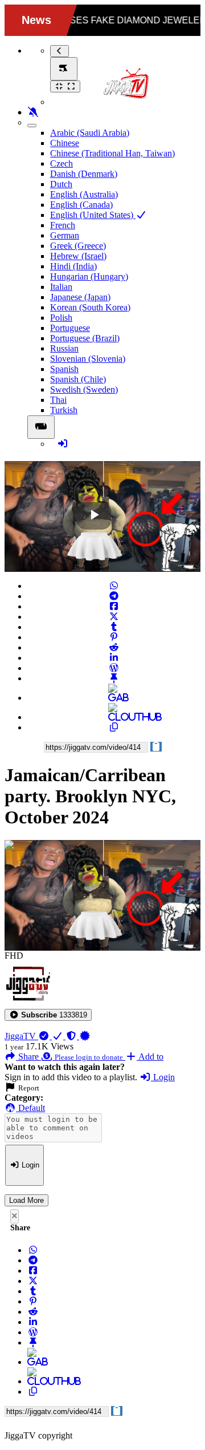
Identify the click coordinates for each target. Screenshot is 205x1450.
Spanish (64, 369)
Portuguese (70, 328)
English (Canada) (81, 204)
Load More (26, 1200)
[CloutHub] (114, 717)
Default (30, 1108)
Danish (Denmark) (83, 174)
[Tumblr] (114, 627)
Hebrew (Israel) (78, 256)
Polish (61, 317)
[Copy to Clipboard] (114, 727)
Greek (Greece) (78, 246)
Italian (61, 287)
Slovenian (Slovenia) (87, 358)
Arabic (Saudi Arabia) (89, 133)
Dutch (61, 184)
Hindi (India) (73, 266)
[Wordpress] (114, 668)
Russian (64, 348)
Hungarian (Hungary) (89, 276)
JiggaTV (21, 1036)
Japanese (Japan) (80, 297)
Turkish (63, 410)
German (64, 235)
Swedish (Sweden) (84, 389)
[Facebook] (114, 606)
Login (163, 1077)
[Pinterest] (114, 637)
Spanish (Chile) (78, 379)
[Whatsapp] (114, 586)
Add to (150, 1056)
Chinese (64, 143)
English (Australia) (84, 194)
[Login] (62, 443)
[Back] (59, 51)
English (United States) (93, 215)
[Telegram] (114, 596)
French (62, 225)
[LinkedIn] (114, 658)
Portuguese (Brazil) (85, 338)
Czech (61, 163)
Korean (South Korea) (90, 307)
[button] (48, 1015)
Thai (58, 400)
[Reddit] (114, 647)
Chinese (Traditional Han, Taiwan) (112, 153)
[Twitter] (114, 616)
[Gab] (114, 697)
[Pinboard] (114, 678)
